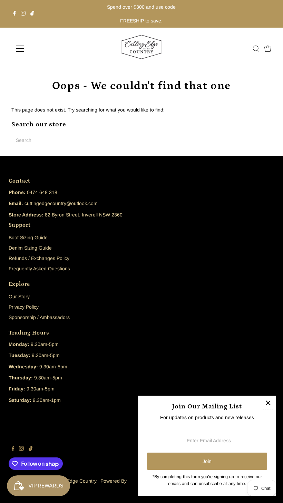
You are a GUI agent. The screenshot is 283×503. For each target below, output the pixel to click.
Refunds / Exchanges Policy (39, 258)
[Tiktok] (32, 14)
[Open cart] (267, 48)
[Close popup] (268, 404)
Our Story (19, 296)
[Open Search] (256, 49)
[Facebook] (14, 14)
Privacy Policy (24, 307)
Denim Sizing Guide (30, 248)
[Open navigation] (42, 48)
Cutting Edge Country (73, 481)
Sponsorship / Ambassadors (39, 317)
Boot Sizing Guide (28, 237)
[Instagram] (23, 14)
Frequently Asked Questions (39, 268)
